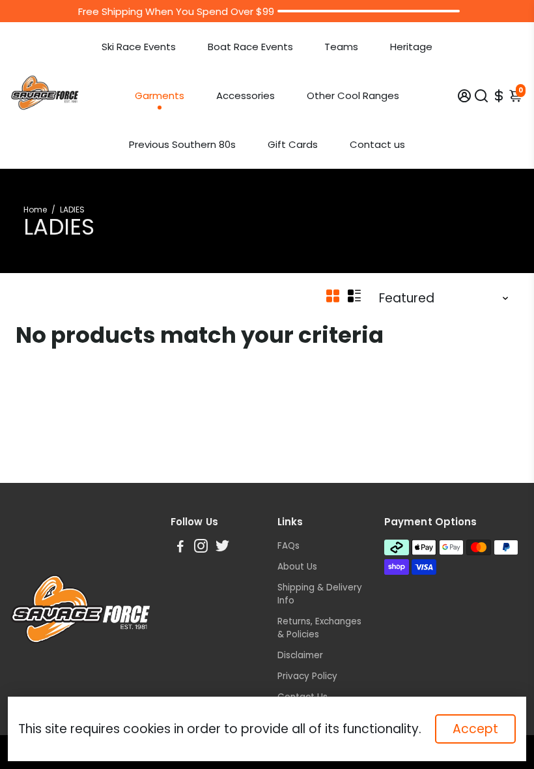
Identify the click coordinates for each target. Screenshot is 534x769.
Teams (341, 46)
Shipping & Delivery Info (319, 594)
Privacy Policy (307, 676)
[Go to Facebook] (180, 548)
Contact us (377, 144)
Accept (475, 729)
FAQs (288, 546)
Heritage (411, 46)
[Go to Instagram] (201, 548)
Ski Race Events (139, 46)
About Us (297, 566)
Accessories (245, 95)
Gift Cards (293, 144)
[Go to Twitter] (222, 548)
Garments (159, 95)
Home (35, 209)
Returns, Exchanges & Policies (319, 628)
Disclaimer (300, 655)
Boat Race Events (250, 46)
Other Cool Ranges (353, 95)
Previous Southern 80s (182, 144)
